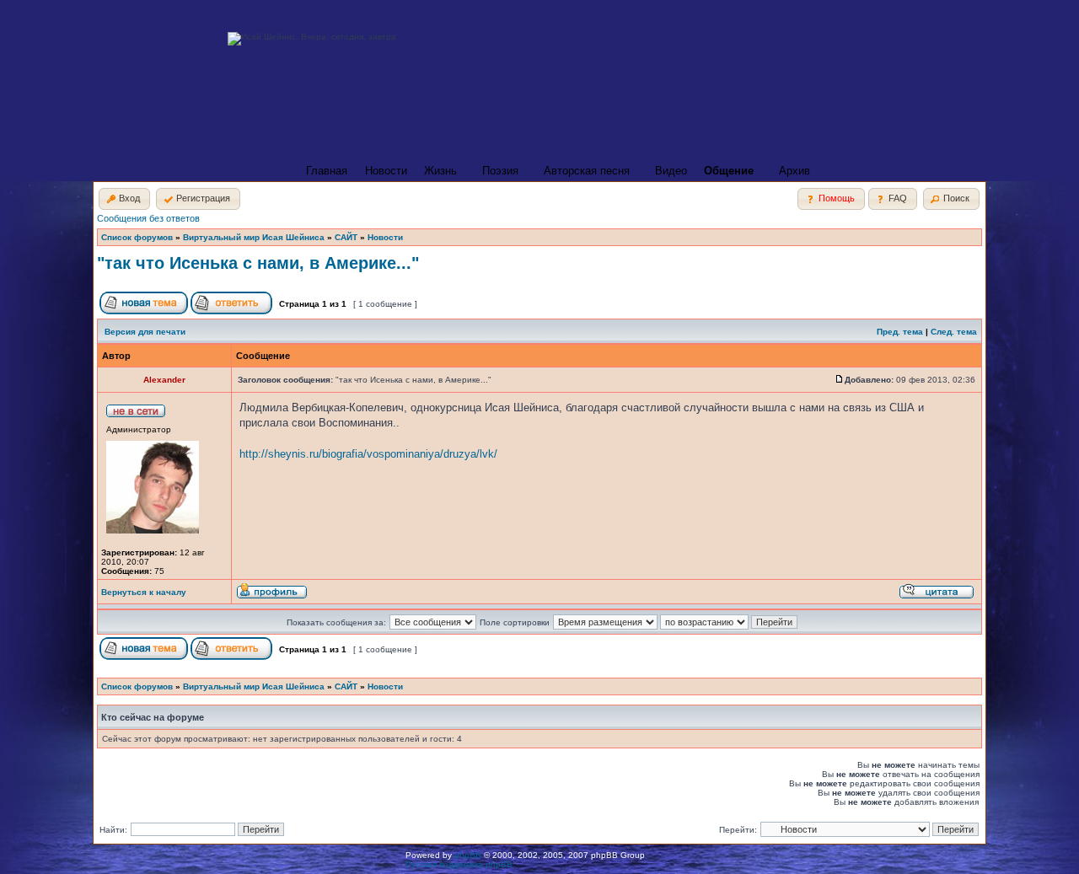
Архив (794, 170)
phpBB (467, 855)
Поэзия (500, 170)
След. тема (954, 331)
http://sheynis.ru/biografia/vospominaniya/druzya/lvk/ (368, 454)
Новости (386, 170)
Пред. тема (900, 331)
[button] (124, 199)
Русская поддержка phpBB (459, 864)
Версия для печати (145, 331)
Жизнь (440, 170)
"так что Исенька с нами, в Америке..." (258, 263)
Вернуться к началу (143, 592)
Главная (326, 170)
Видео (671, 170)
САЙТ (346, 237)
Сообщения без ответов (148, 218)
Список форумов (137, 237)
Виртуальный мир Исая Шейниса (254, 237)
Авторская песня (587, 170)
